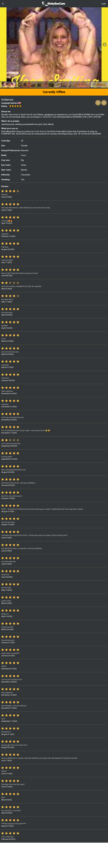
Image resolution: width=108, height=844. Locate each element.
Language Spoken (9, 103)
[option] (9, 84)
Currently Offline (54, 92)
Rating (4, 106)
